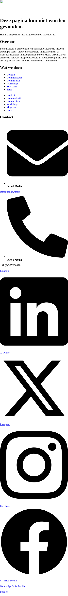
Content (11, 74)
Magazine (12, 86)
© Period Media (8, 580)
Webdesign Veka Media (12, 586)
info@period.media (10, 191)
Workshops (12, 83)
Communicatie (14, 77)
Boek (9, 89)
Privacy (4, 591)
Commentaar (13, 80)
